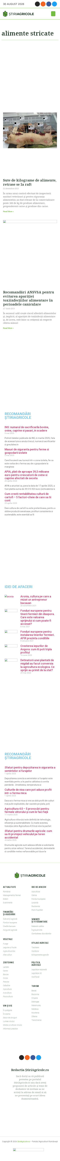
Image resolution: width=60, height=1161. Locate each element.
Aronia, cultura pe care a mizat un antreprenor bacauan (35, 600)
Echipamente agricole (40, 955)
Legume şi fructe (9, 947)
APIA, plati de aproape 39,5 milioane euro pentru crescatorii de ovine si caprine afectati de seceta (27, 475)
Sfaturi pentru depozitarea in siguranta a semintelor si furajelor (30, 769)
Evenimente (7, 903)
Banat (34, 991)
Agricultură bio (9, 951)
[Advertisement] (30, 75)
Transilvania (36, 1020)
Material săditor (38, 926)
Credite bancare (9, 926)
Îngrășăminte (37, 930)
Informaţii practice (10, 1029)
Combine (35, 951)
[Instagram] (37, 4)
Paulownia (36, 906)
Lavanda (35, 903)
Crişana (35, 998)
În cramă (6, 1014)
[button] (53, 13)
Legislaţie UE (37, 973)
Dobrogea (35, 1002)
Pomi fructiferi (37, 910)
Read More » (8, 211)
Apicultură (7, 989)
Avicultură (7, 993)
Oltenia (34, 1016)
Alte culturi (7, 955)
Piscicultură (8, 996)
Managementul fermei (12, 895)
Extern (5, 899)
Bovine (5, 974)
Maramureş (36, 1005)
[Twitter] (54, 4)
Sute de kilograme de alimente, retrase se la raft (29, 182)
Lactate (6, 967)
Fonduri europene (10, 923)
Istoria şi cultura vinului (12, 1025)
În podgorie (7, 1010)
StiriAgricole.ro (23, 1141)
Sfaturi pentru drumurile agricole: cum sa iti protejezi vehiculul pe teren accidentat (28, 834)
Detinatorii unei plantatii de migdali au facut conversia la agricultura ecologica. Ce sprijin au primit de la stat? (37, 665)
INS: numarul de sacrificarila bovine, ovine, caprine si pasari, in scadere (27, 429)
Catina (34, 895)
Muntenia (35, 1013)
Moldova (35, 1009)
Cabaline (6, 985)
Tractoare (35, 947)
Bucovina (35, 994)
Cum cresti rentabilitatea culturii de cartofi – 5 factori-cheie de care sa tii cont (28, 497)
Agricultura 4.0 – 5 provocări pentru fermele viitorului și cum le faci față (27, 810)
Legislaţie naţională (39, 969)
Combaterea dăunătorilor (41, 934)
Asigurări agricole (10, 930)
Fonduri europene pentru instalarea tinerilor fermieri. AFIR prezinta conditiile (37, 635)
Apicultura (36, 892)
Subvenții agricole (10, 919)
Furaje (5, 944)
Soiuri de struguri (10, 1018)
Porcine (6, 982)
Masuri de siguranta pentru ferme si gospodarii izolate (27, 451)
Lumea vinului (8, 1021)
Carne (5, 971)
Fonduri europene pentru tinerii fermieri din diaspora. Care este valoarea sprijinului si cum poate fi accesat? (37, 617)
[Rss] (43, 4)
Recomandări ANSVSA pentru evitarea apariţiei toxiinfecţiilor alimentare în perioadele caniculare (28, 298)
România (6, 892)
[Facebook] (48, 4)
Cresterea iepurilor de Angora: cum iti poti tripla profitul (36, 649)
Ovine (5, 978)
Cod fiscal (35, 977)
